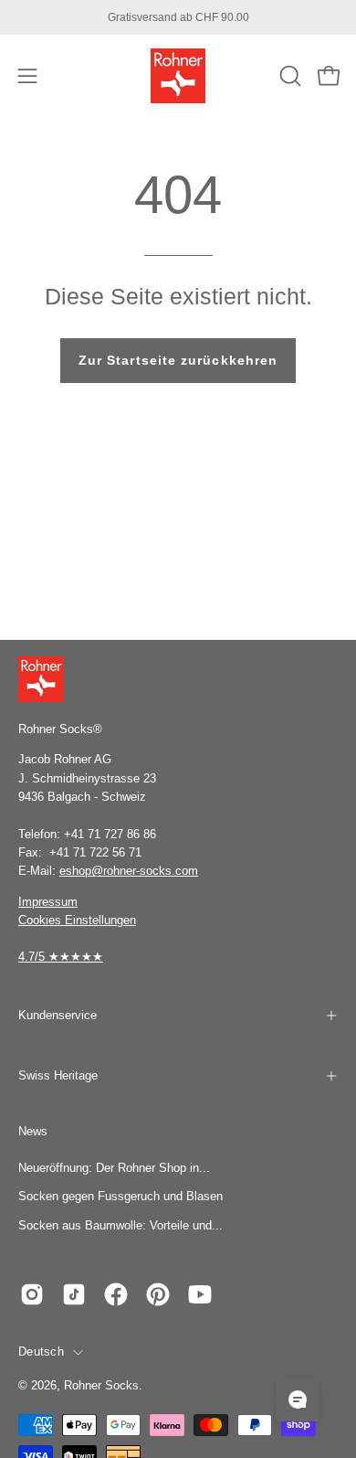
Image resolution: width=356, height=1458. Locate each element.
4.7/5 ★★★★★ (60, 956)
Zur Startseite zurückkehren (178, 360)
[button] (288, 76)
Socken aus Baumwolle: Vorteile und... (120, 1225)
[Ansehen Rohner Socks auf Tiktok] (74, 1294)
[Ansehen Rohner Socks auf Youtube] (200, 1294)
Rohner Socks (101, 1385)
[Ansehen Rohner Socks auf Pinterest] (158, 1294)
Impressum (48, 902)
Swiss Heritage (58, 1075)
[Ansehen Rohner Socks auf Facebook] (116, 1294)
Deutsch (41, 1352)
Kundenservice (57, 1015)
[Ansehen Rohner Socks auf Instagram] (32, 1294)
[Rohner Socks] (178, 75)
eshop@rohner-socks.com (128, 871)
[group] (178, 17)
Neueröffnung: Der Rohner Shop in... (114, 1168)
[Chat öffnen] (297, 1399)
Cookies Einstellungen (77, 920)
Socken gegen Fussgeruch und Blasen (120, 1196)
